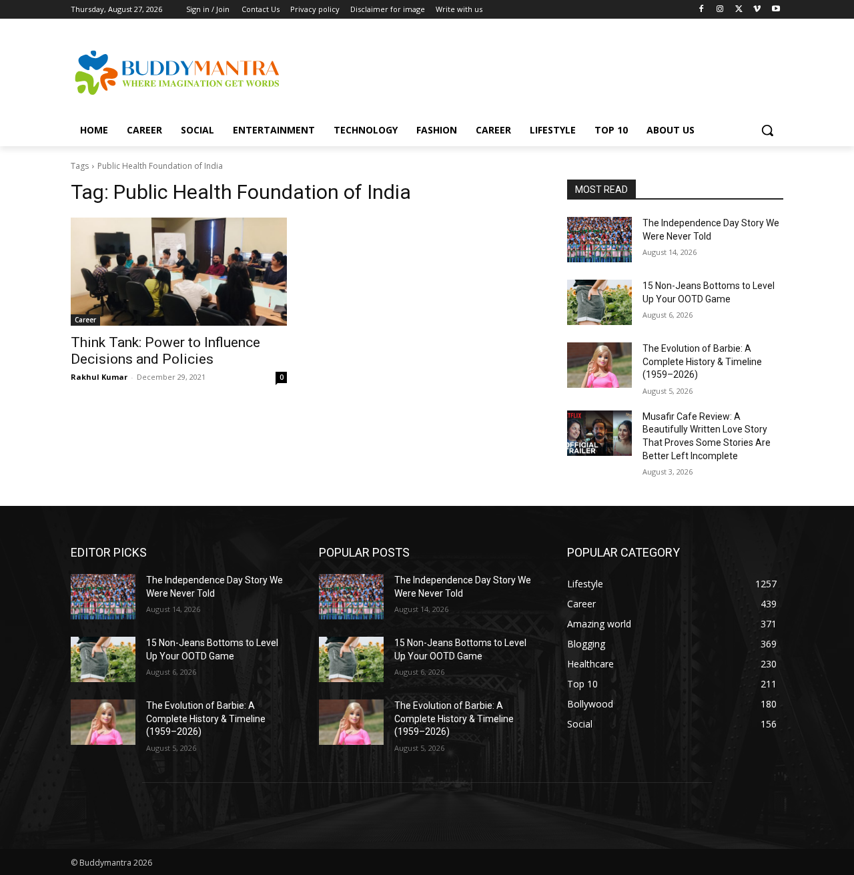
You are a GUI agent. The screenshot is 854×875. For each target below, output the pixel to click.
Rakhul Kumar (99, 377)
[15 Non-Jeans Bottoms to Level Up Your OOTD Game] (599, 302)
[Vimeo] (757, 9)
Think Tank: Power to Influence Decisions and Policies (165, 350)
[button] (767, 130)
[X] (739, 9)
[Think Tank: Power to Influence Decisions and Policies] (179, 272)
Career (85, 319)
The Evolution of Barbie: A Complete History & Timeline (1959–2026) (702, 361)
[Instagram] (720, 9)
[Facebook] (701, 9)
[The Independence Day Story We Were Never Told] (599, 239)
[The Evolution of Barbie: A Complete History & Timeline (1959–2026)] (599, 365)
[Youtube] (775, 9)
